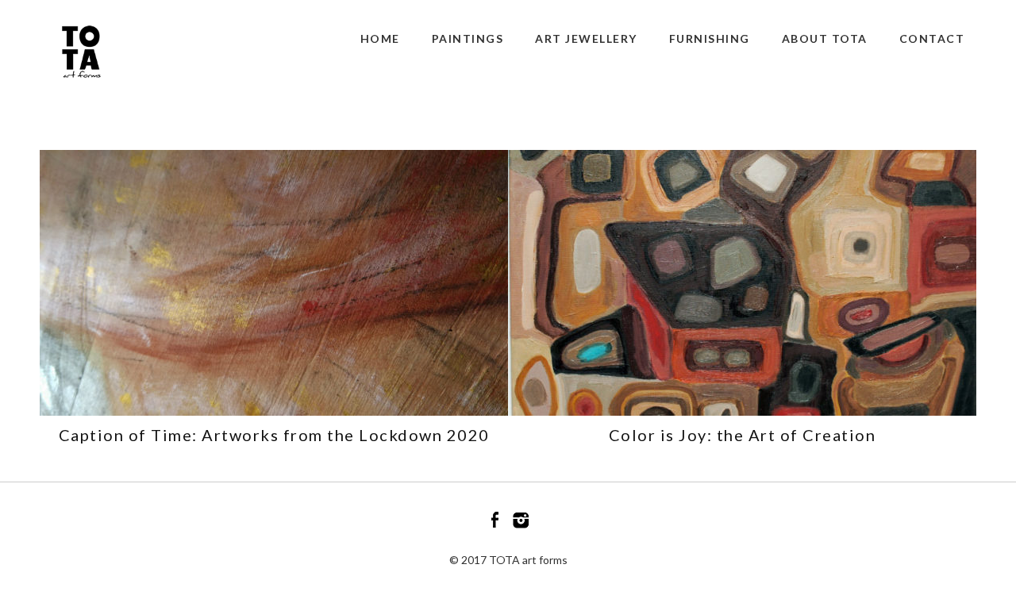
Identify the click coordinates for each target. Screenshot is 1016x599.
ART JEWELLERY (586, 38)
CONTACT (932, 38)
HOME (380, 38)
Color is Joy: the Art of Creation (742, 434)
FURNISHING (709, 38)
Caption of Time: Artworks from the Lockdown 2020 (274, 434)
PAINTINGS (468, 38)
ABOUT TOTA (825, 38)
